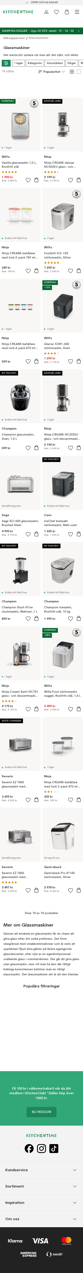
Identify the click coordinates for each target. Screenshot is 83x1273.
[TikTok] (54, 1148)
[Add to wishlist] (28, 180)
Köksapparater (14, 38)
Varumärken (55, 63)
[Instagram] (41, 1148)
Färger (71, 63)
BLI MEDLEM (41, 1112)
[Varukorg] (67, 12)
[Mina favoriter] (57, 12)
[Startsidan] (18, 11)
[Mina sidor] (46, 12)
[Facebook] (29, 1148)
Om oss (12, 1218)
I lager (18, 63)
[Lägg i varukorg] (36, 179)
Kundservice (16, 1169)
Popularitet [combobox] (51, 72)
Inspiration (14, 1202)
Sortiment (14, 1186)
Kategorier (35, 63)
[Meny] (77, 12)
